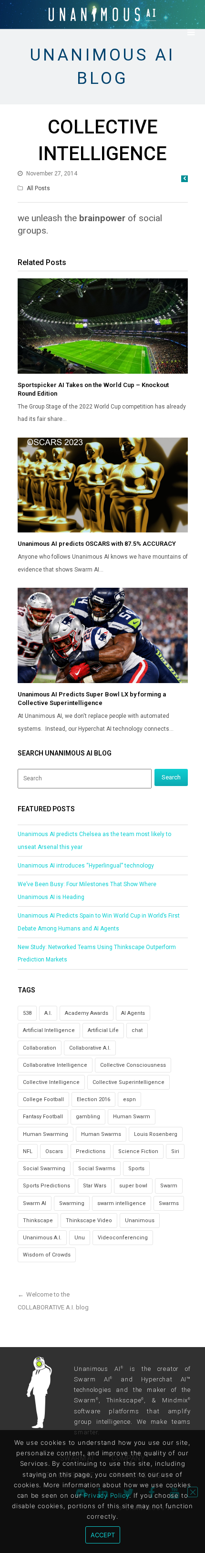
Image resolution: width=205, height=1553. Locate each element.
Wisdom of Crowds (47, 1255)
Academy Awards (86, 1013)
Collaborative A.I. (90, 1048)
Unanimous (139, 1220)
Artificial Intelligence (49, 1030)
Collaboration (39, 1048)
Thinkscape (38, 1220)
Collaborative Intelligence (55, 1065)
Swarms (169, 1203)
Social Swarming (44, 1168)
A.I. (48, 1013)
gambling (88, 1117)
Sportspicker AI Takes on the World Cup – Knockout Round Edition (93, 389)
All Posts (38, 188)
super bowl (133, 1186)
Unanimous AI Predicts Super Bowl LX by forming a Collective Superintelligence (92, 698)
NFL (27, 1151)
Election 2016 (93, 1099)
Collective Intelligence (51, 1082)
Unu (79, 1238)
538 (27, 1013)
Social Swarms (96, 1168)
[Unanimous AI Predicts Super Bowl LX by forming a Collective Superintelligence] (103, 635)
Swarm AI (34, 1203)
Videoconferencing (123, 1238)
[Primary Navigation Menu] (190, 32)
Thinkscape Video (89, 1220)
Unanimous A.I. (42, 1238)
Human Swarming (45, 1134)
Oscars (54, 1151)
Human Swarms (101, 1134)
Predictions (90, 1151)
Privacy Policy (106, 1495)
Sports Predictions (46, 1186)
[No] (192, 1492)
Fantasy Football (43, 1117)
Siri (175, 1151)
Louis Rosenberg (155, 1134)
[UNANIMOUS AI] (102, 14)
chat (137, 1030)
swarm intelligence (121, 1203)
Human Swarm (131, 1117)
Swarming (71, 1203)
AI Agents (133, 1013)
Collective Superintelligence (128, 1082)
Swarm (168, 1186)
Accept (103, 1535)
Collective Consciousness (133, 1065)
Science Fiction (138, 1151)
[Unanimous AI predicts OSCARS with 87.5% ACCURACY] (103, 485)
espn (129, 1099)
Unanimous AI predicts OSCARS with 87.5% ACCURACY (97, 543)
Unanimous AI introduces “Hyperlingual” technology (86, 865)
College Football (43, 1099)
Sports (136, 1168)
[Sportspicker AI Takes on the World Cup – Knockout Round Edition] (103, 326)
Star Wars (94, 1186)
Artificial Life (103, 1030)
